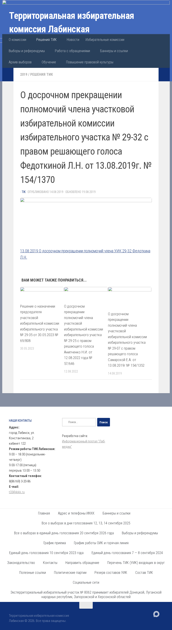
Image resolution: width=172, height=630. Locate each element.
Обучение (49, 62)
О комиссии (17, 40)
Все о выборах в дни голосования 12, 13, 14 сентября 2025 (86, 523)
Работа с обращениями (72, 51)
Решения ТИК (46, 40)
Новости (73, 40)
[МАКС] (156, 614)
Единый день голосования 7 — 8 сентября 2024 (127, 553)
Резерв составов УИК (111, 572)
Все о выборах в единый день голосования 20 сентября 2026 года (64, 533)
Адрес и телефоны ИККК (76, 513)
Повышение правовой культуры (89, 62)
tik (24, 192)
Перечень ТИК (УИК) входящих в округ (136, 563)
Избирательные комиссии (105, 40)
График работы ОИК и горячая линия (101, 543)
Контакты (50, 563)
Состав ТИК (144, 572)
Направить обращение (82, 563)
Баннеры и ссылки (114, 51)
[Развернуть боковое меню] (7, 74)
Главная (44, 513)
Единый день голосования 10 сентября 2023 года (46, 553)
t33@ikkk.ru (17, 492)
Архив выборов (20, 62)
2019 (23, 74)
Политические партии (70, 572)
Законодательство (21, 563)
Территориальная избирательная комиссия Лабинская (71, 22)
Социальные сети (86, 582)
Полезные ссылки (32, 572)
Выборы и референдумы (27, 51)
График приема (54, 543)
